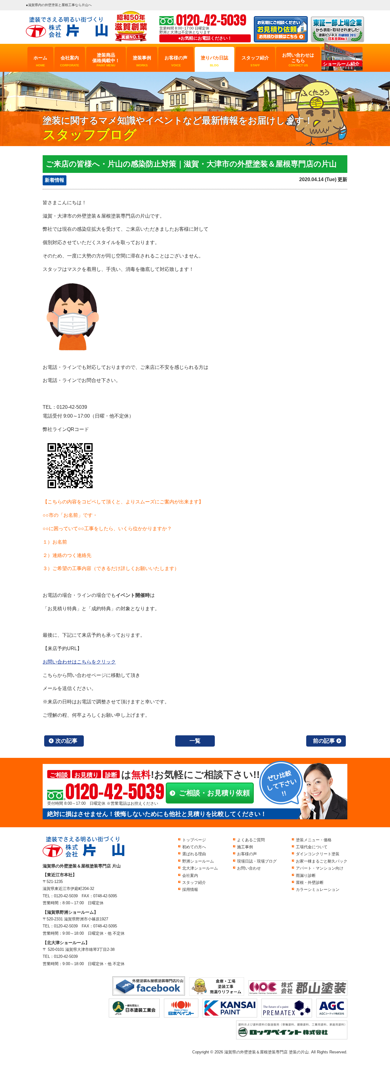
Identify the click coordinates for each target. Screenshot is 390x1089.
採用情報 (190, 889)
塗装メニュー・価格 (314, 840)
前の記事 (324, 741)
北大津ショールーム (200, 868)
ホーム (40, 61)
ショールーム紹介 (341, 63)
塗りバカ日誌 (214, 61)
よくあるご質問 (251, 840)
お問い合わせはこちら (298, 59)
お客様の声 (176, 61)
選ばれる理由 (194, 854)
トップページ (194, 840)
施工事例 (245, 847)
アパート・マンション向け (319, 868)
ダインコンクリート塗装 (317, 854)
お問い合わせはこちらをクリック (79, 661)
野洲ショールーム (198, 861)
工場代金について (312, 847)
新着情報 (54, 180)
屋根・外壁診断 (310, 882)
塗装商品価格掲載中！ (106, 59)
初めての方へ (194, 847)
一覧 (195, 741)
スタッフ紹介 (255, 61)
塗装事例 (142, 61)
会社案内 (69, 61)
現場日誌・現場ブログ (257, 861)
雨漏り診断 (306, 875)
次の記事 (66, 741)
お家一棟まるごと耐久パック (321, 861)
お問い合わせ (249, 868)
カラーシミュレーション (317, 889)
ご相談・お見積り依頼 (214, 793)
